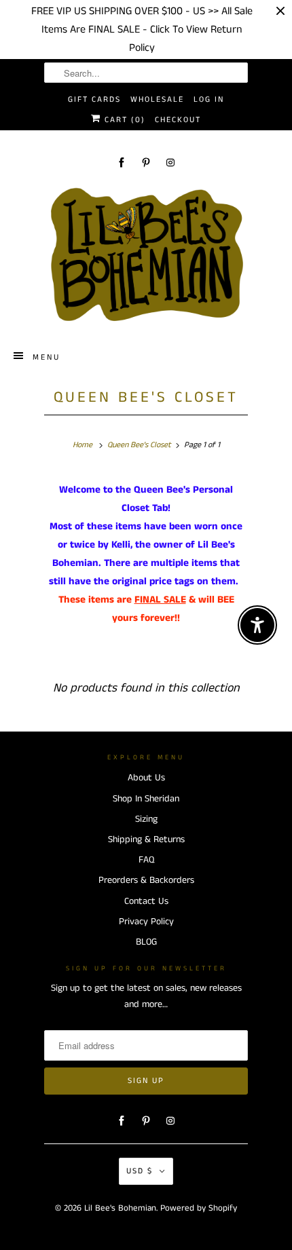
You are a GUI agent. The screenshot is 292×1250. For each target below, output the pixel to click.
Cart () (123, 120)
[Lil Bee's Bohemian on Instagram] (170, 162)
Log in (209, 99)
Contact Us (146, 901)
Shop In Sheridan (146, 799)
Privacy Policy (146, 921)
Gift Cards (94, 99)
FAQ (146, 860)
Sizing (146, 819)
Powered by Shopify (198, 1208)
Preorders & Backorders (146, 880)
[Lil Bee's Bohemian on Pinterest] (146, 162)
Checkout (178, 120)
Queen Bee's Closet (146, 398)
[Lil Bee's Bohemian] (146, 255)
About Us (146, 777)
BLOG (146, 942)
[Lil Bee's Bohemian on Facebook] (121, 162)
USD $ (139, 1171)
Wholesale (157, 99)
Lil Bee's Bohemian (120, 1208)
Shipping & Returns (146, 839)
